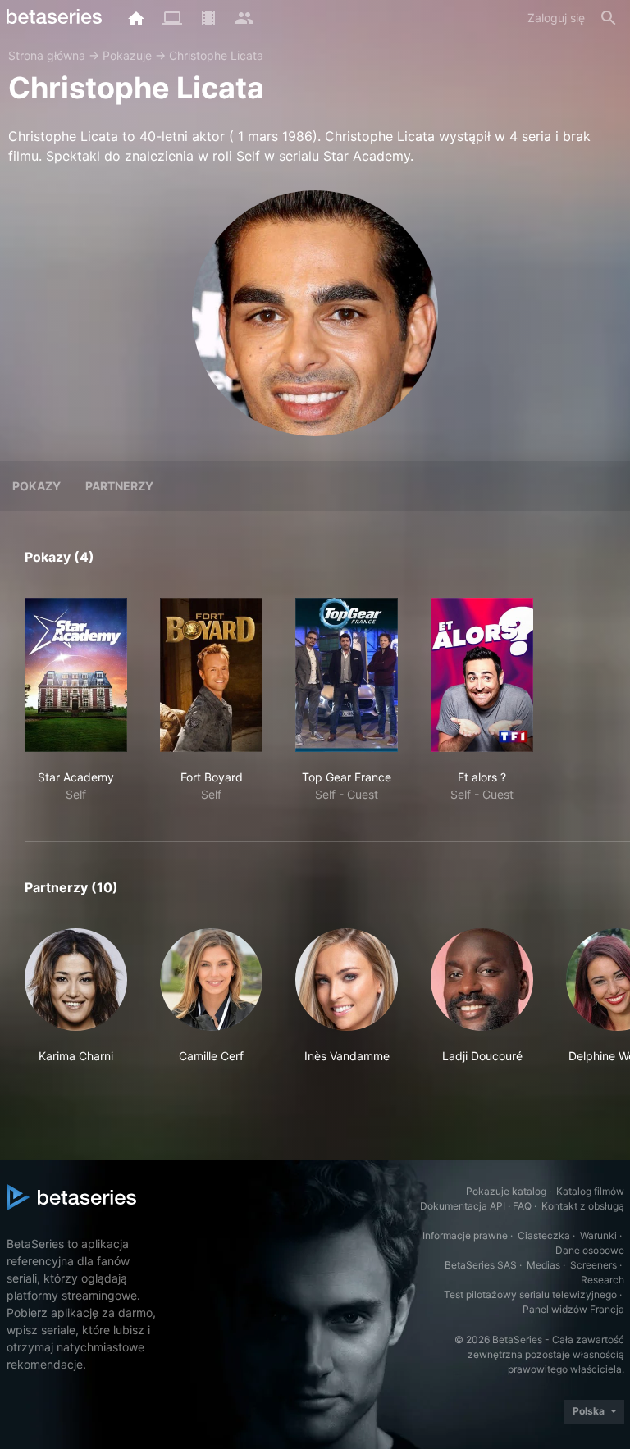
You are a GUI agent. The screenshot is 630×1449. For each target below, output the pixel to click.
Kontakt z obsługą (582, 1206)
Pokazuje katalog (506, 1191)
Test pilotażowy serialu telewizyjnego (530, 1294)
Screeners (593, 1265)
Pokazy (36, 486)
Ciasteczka (544, 1235)
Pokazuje (127, 55)
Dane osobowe (589, 1250)
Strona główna (46, 55)
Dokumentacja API (462, 1206)
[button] (76, 1005)
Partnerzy (119, 486)
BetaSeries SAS (481, 1265)
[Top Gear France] (346, 675)
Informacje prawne (465, 1235)
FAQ (522, 1206)
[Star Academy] (76, 675)
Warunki (598, 1235)
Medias (543, 1265)
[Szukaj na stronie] (608, 18)
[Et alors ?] (482, 675)
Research (602, 1280)
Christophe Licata (216, 55)
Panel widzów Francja (573, 1309)
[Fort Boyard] (211, 675)
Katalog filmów (590, 1191)
